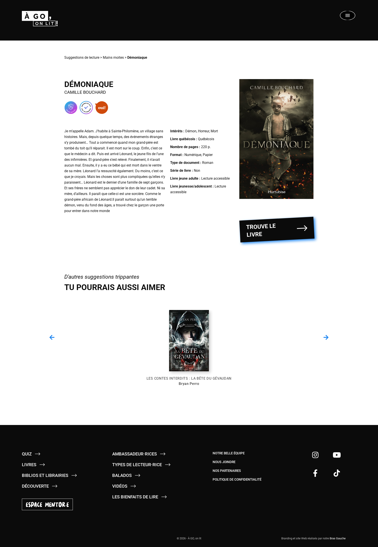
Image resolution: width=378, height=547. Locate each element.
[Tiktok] (336, 473)
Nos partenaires (227, 471)
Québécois (206, 139)
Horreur (203, 131)
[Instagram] (315, 454)
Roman (207, 163)
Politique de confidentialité (237, 480)
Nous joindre (224, 462)
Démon (190, 131)
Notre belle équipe (229, 453)
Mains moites (113, 57)
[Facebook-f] (315, 473)
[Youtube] (336, 454)
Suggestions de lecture (81, 57)
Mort (214, 131)
